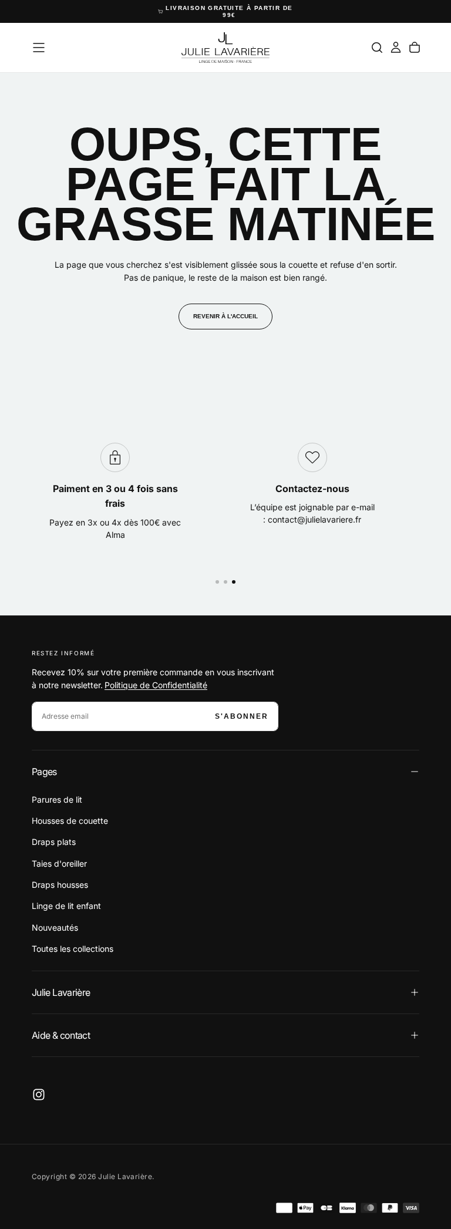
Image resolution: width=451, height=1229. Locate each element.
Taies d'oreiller (59, 863)
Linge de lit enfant (66, 906)
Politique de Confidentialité (156, 685)
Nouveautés (55, 927)
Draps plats (54, 842)
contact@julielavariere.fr (314, 519)
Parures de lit (57, 799)
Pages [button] (44, 771)
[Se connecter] (396, 47)
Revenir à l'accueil (225, 316)
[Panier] (415, 47)
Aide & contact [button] (61, 1035)
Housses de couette (70, 821)
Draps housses (60, 885)
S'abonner (241, 716)
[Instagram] (39, 1094)
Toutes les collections (72, 949)
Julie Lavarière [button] (61, 992)
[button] (39, 48)
